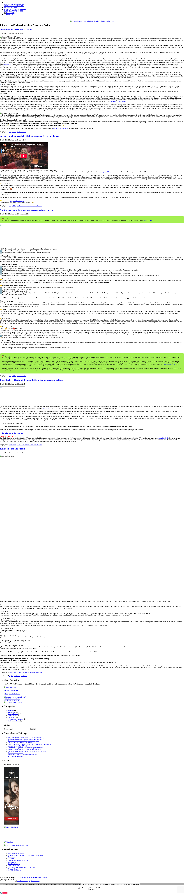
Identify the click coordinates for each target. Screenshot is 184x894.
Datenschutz (11, 857)
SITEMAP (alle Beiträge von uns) (14, 4)
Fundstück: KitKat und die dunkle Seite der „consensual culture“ (32, 380)
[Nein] (140, 884)
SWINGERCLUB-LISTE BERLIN (15, 9)
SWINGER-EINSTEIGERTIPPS (14, 6)
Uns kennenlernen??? (14, 871)
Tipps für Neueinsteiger (17, 201)
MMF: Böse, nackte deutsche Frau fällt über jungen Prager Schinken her (29, 744)
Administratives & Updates (16, 853)
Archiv (6, 764)
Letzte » (24, 676)
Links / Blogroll (12, 862)
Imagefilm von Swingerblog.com (18, 860)
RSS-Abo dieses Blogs (11, 7)
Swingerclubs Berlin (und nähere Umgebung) (21, 867)
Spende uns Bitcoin (13, 865)
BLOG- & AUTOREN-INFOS (13, 11)
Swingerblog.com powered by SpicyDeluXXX (32, 877)
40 (19, 676)
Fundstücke (12, 445)
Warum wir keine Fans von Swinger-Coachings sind (23, 741)
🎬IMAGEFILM (9, 13)
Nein (118, 884)
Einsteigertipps (12, 715)
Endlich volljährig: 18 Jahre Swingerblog (20, 742)
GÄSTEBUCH (8, 14)
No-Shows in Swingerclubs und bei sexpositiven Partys (26, 210)
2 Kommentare (21, 376)
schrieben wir (46, 408)
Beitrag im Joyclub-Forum (61, 128)
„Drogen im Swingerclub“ (169, 364)
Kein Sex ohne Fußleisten (12, 448)
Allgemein (12, 132)
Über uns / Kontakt (13, 869)
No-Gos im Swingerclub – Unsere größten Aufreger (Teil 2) (26, 737)
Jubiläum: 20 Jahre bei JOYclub (16, 29)
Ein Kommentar (21, 132)
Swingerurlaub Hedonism (15, 719)
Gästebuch (11, 858)
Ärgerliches (12, 206)
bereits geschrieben (105, 172)
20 (16, 676)
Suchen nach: (8, 729)
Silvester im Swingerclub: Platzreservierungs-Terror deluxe (29, 136)
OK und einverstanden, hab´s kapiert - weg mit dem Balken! (98, 884)
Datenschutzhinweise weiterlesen (130, 884)
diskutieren (7, 64)
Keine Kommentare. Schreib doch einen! (29, 206)
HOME (6, 2)
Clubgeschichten (13, 714)
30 (17, 676)
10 (14, 676)
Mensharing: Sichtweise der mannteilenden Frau (22, 754)
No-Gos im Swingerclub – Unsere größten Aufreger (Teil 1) (26, 739)
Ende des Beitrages (148, 220)
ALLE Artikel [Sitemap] (15, 756)
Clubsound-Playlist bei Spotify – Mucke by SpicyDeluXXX (26, 855)
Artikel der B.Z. (163, 438)
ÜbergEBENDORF (14, 721)
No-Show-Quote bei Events (119, 101)
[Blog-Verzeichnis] (4, 893)
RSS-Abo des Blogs (14, 864)
